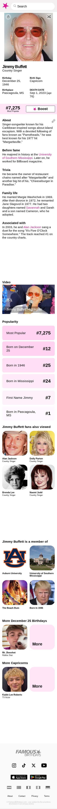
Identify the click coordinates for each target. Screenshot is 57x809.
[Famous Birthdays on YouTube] (43, 765)
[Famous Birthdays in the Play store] (38, 777)
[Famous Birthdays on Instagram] (12, 765)
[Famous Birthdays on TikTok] (22, 765)
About (10, 796)
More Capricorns (15, 663)
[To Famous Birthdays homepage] (5, 6)
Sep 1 (34, 92)
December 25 (11, 81)
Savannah (33, 207)
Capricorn (36, 81)
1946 (5, 84)
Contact (22, 796)
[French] (28, 787)
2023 (42, 92)
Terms (47, 796)
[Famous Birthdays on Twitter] (32, 765)
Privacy (34, 796)
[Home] (28, 752)
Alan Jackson (32, 227)
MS (21, 92)
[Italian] (38, 787)
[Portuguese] (19, 787)
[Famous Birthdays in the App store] (19, 777)
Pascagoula (10, 92)
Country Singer (12, 70)
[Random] (49, 16)
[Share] (8, 17)
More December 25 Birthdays (24, 620)
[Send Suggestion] (53, 121)
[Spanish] (9, 787)
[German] (48, 787)
